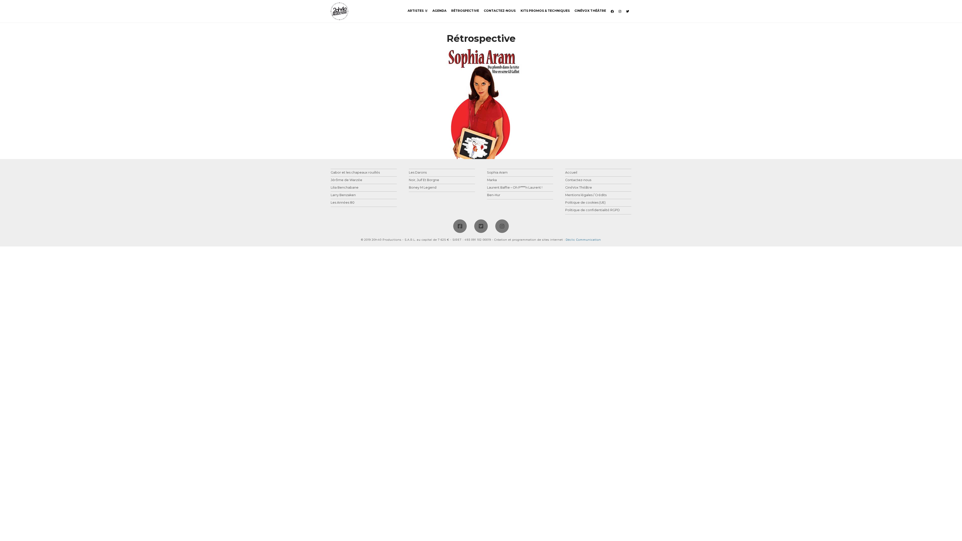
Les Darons (418, 172)
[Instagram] (502, 226)
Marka (492, 180)
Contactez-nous (578, 180)
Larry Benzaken (343, 195)
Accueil (571, 172)
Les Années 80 (342, 202)
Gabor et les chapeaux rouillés (355, 172)
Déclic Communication (583, 239)
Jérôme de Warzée (346, 180)
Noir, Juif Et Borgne (424, 180)
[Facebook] (460, 226)
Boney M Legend (422, 187)
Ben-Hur (493, 195)
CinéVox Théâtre (578, 187)
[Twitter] (481, 226)
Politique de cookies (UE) (585, 202)
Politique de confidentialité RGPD (592, 210)
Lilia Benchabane (344, 187)
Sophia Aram (497, 172)
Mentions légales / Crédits (586, 195)
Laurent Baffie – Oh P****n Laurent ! (514, 187)
